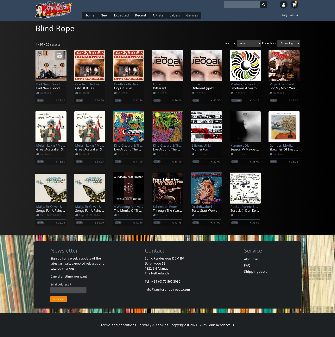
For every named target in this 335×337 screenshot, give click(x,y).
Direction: (269, 43)
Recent (140, 15)
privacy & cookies (154, 325)
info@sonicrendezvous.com (167, 289)
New (104, 15)
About (294, 15)
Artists (158, 15)
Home (89, 15)
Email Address (61, 284)
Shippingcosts (255, 271)
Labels (175, 15)
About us (251, 259)
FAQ (284, 15)
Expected (121, 15)
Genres (192, 15)
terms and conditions (118, 325)
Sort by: (230, 43)
